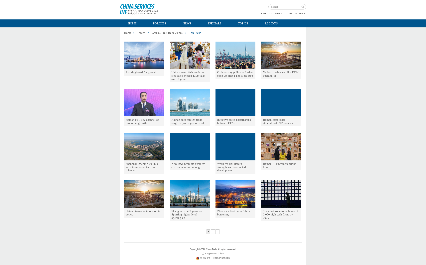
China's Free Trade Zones (167, 32)
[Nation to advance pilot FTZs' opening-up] (281, 55)
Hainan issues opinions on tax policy (144, 212)
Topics (243, 23)
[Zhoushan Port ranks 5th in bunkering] (235, 194)
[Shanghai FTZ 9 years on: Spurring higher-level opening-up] (190, 194)
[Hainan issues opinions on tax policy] (144, 194)
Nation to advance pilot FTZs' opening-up (281, 74)
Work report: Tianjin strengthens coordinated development (231, 167)
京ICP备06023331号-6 (213, 253)
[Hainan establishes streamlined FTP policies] (281, 102)
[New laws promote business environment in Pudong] (190, 146)
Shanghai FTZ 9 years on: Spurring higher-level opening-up (187, 214)
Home (132, 23)
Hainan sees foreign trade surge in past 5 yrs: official (187, 121)
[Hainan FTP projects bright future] (281, 146)
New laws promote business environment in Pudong (188, 165)
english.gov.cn (297, 13)
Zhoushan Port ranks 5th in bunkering (233, 212)
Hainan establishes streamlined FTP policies (278, 121)
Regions (271, 23)
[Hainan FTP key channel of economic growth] (144, 102)
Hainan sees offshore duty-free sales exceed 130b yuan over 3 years (188, 76)
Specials (214, 23)
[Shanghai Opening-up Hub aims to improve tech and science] (144, 146)
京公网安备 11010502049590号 (215, 258)
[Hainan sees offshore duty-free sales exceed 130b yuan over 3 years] (190, 55)
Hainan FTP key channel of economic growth (142, 121)
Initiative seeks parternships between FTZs (234, 121)
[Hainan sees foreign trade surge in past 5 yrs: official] (190, 102)
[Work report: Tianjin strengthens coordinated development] (235, 146)
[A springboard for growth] (144, 55)
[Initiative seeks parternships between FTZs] (235, 102)
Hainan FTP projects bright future (279, 165)
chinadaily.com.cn (271, 13)
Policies (159, 23)
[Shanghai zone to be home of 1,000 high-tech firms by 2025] (281, 194)
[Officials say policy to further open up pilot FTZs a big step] (235, 55)
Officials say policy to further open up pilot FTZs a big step (235, 74)
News (187, 23)
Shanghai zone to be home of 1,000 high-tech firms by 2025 (280, 214)
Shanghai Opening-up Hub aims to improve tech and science (142, 167)
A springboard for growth (141, 72)
